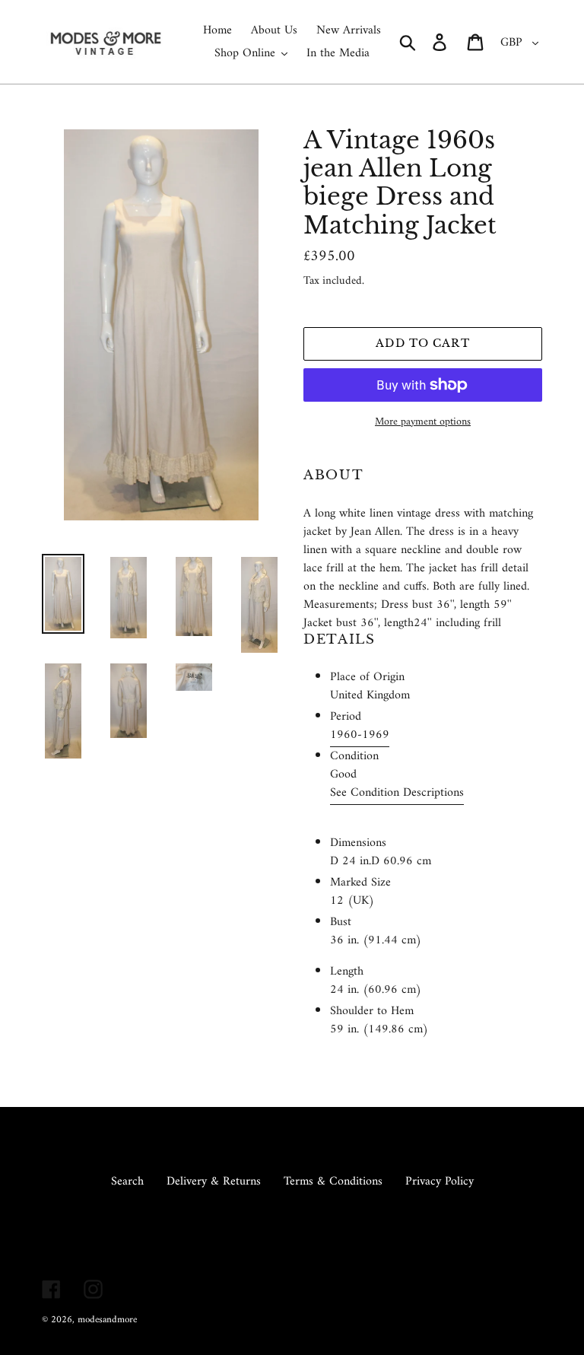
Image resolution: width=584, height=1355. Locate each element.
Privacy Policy (439, 1181)
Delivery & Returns (214, 1181)
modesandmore (107, 1319)
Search (127, 1181)
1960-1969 (359, 735)
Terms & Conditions (333, 1181)
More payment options (423, 422)
